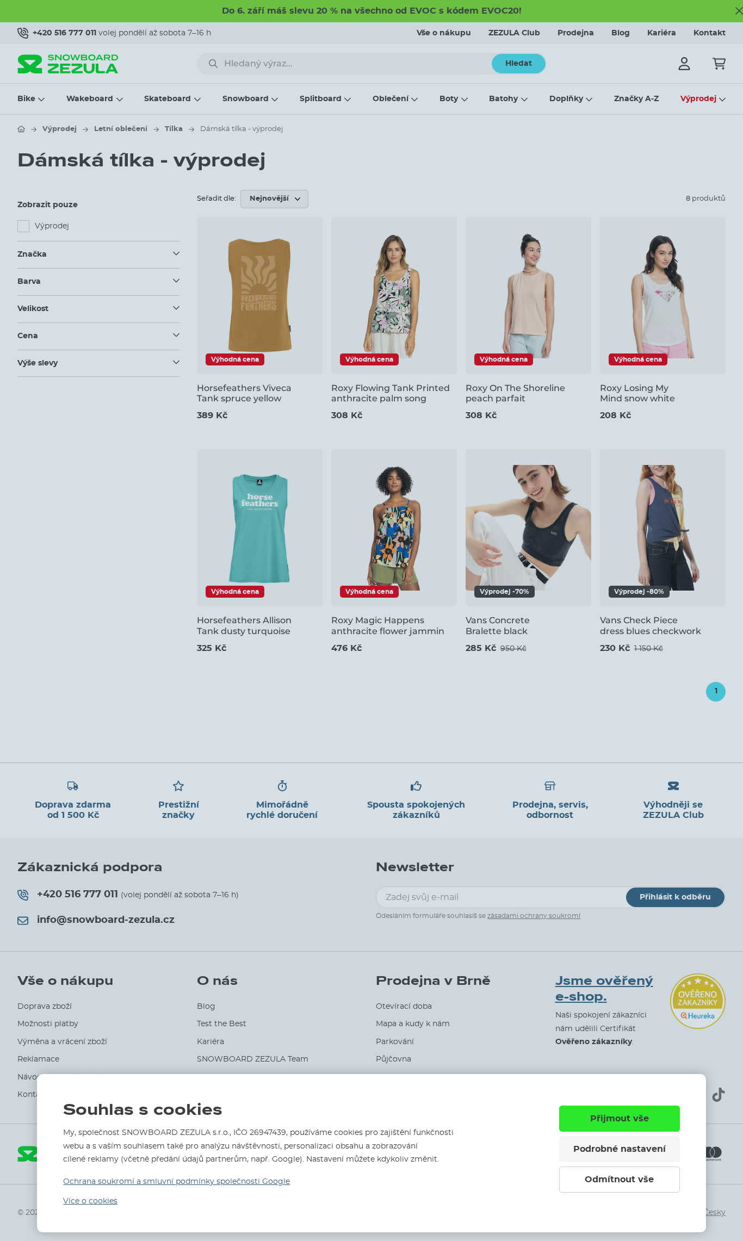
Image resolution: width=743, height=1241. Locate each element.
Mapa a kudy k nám (413, 1024)
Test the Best (221, 1024)
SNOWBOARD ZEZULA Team (252, 1059)
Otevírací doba (404, 1006)
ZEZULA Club (514, 33)
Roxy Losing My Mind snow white (637, 393)
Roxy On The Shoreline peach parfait (515, 393)
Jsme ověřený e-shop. (604, 988)
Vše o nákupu (444, 33)
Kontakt (710, 33)
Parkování (395, 1042)
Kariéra (661, 33)
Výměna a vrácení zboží (62, 1042)
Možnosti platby (47, 1024)
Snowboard (245, 99)
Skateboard (167, 99)
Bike (26, 99)
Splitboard (321, 99)
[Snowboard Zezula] (68, 63)
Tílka (174, 129)
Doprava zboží (44, 1006)
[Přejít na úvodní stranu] (21, 129)
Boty (448, 99)
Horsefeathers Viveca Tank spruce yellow (244, 393)
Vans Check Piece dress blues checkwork (650, 625)
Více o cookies (90, 1201)
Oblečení (390, 99)
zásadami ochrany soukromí (533, 916)
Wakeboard (89, 99)
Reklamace (38, 1059)
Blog (620, 33)
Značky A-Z (636, 99)
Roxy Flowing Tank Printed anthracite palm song (390, 393)
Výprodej (698, 99)
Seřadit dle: (216, 198)
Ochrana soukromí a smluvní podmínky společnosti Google (176, 1182)
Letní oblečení (120, 129)
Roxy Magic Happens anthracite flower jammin (387, 625)
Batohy (503, 99)
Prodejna (576, 33)
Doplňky (566, 99)
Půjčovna (393, 1059)
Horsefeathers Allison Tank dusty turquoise (244, 625)
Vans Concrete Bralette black (498, 625)
